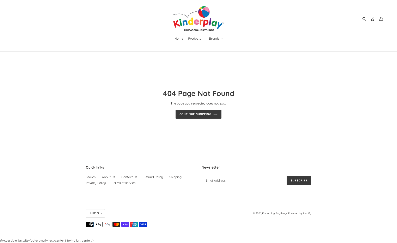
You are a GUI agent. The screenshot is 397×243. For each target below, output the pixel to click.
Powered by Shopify (299, 213)
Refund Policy (153, 177)
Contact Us (129, 177)
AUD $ (94, 213)
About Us (108, 177)
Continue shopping (195, 114)
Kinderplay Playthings (274, 213)
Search (91, 177)
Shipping (175, 177)
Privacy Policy (96, 183)
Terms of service (123, 183)
